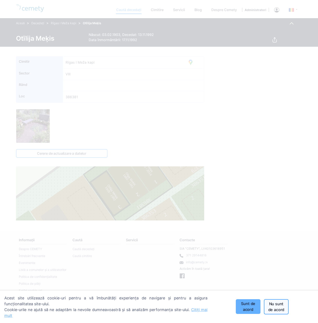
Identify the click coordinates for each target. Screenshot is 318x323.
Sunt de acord (248, 306)
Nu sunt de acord (276, 307)
